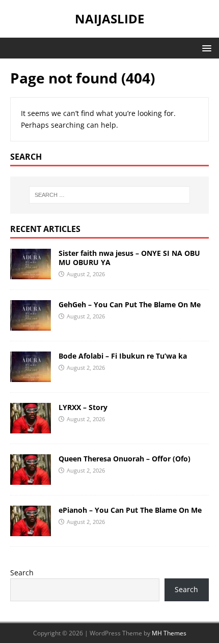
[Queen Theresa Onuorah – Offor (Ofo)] (30, 478)
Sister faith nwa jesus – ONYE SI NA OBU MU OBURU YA (129, 257)
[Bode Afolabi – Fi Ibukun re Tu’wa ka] (30, 376)
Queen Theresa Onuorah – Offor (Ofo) (124, 458)
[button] (205, 47)
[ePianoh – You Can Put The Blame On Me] (30, 530)
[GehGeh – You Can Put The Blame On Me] (30, 324)
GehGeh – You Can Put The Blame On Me (130, 304)
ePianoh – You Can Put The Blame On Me (130, 510)
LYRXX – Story (83, 407)
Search (22, 572)
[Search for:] (109, 194)
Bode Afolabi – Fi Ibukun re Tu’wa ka (123, 356)
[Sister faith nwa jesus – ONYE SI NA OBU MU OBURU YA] (30, 273)
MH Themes (169, 633)
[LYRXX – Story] (30, 427)
